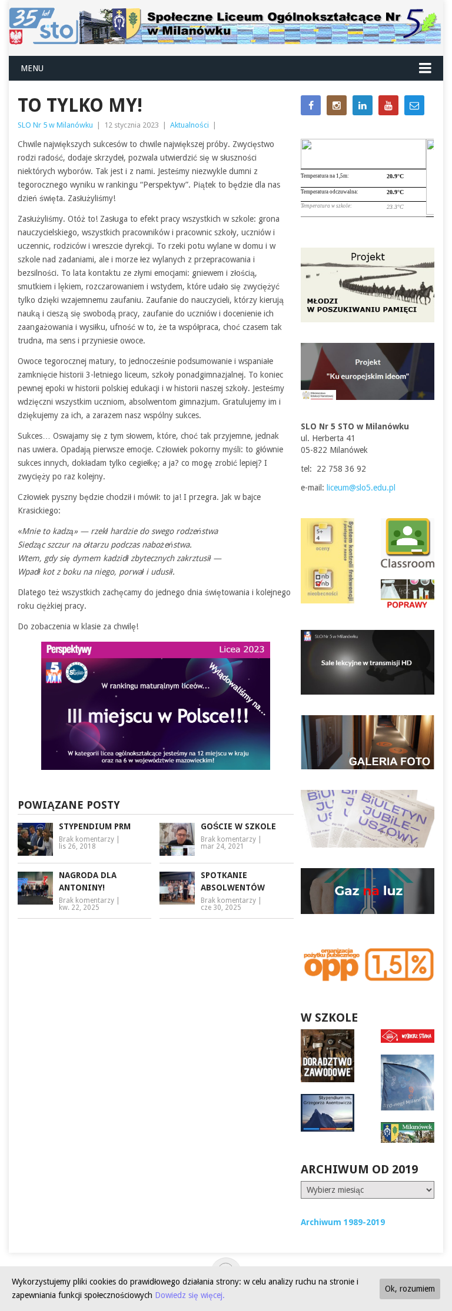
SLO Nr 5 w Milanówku (55, 125)
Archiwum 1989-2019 (343, 1222)
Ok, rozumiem (410, 1288)
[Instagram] (337, 105)
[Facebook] (311, 105)
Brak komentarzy (86, 839)
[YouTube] (388, 105)
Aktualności (189, 125)
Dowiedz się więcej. (190, 1295)
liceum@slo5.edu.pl (361, 487)
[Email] (414, 105)
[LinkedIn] (363, 105)
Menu (32, 68)
